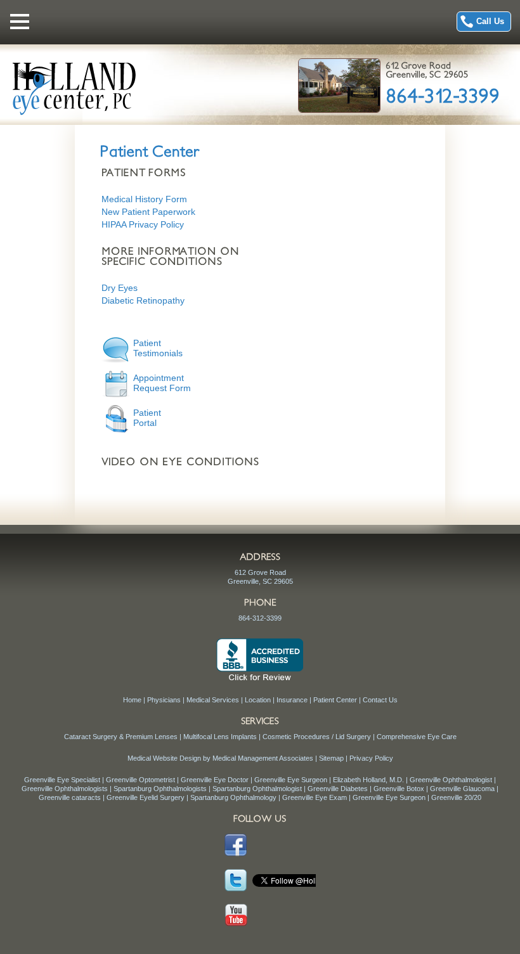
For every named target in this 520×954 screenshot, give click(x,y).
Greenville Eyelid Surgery (146, 797)
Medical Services (212, 700)
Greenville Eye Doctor (215, 779)
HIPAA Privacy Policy (142, 224)
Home (132, 700)
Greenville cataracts (70, 797)
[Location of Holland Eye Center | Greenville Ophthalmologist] (338, 85)
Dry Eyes (119, 288)
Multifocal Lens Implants (220, 736)
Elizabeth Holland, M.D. (368, 779)
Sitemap (331, 758)
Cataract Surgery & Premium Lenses (121, 736)
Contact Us (380, 700)
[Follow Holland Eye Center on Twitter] (234, 880)
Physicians (164, 700)
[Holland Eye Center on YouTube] (234, 915)
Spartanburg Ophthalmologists (160, 788)
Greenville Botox (399, 788)
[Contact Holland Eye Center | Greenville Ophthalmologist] (427, 69)
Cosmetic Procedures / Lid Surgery (317, 736)
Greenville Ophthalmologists (65, 788)
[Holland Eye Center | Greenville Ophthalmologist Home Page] (75, 87)
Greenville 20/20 (456, 797)
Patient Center (335, 700)
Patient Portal (147, 418)
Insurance (292, 700)
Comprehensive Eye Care (417, 736)
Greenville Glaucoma (462, 788)
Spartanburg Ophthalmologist (257, 788)
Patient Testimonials (158, 348)
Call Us (490, 21)
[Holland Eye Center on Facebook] (234, 845)
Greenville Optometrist (140, 779)
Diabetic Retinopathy (143, 300)
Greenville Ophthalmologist (451, 779)
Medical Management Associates (262, 758)
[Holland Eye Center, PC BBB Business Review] (260, 659)
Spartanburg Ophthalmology (233, 797)
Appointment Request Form (162, 383)
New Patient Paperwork (148, 212)
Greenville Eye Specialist (62, 779)
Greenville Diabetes (338, 788)
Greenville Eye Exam (314, 797)
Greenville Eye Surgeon (290, 779)
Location (258, 700)
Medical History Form (144, 199)
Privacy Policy (371, 758)
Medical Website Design (164, 758)
